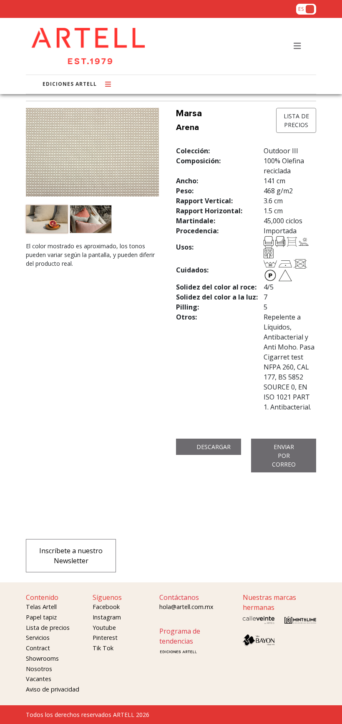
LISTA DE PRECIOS (296, 120)
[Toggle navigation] (297, 46)
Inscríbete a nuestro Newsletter (71, 555)
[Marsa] (48, 220)
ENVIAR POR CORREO (284, 455)
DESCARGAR (213, 447)
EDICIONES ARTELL (70, 83)
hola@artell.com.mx (186, 607)
